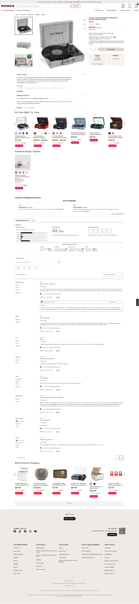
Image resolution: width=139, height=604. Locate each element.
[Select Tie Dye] (57, 133)
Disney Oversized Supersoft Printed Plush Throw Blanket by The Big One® (23, 176)
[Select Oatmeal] (113, 133)
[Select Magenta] (45, 133)
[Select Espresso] (109, 133)
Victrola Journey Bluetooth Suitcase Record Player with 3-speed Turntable (40, 136)
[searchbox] (42, 6)
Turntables (37, 14)
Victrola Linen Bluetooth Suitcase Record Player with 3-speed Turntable (78, 133)
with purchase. (47, 2)
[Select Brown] (91, 484)
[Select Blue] (16, 133)
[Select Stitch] (23, 172)
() (24, 142)
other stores (100, 63)
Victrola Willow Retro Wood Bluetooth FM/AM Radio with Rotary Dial (59, 484)
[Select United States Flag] (53, 133)
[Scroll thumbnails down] (25, 70)
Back (18, 14)
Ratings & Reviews (22, 220)
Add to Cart (19, 145)
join (94, 34)
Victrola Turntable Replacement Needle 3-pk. (115, 484)
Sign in (90, 34)
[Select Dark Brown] (23, 133)
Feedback (137, 302)
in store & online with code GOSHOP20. (87, 2)
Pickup (97, 55)
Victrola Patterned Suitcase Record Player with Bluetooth (59, 136)
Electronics (23, 14)
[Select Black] (27, 133)
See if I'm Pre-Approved (95, 38)
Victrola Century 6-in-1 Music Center (96, 487)
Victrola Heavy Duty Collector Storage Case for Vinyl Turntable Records (22, 484)
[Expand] (84, 28)
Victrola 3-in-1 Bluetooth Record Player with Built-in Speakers (78, 484)
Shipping (115, 55)
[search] (18, 6)
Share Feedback (69, 518)
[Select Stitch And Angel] (16, 172)
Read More (20, 91)
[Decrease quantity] (90, 49)
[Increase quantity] (95, 49)
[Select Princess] (27, 172)
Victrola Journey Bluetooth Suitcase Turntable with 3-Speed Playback (97, 133)
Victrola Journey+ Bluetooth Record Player (22, 136)
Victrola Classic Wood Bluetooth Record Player (115, 136)
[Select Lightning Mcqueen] (20, 172)
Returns (42, 98)
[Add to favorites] (84, 20)
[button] (94, 24)
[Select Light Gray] (20, 133)
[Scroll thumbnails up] (22, 70)
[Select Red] (35, 133)
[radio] (97, 59)
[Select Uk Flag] (60, 133)
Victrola (43, 14)
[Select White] (38, 133)
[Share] (84, 24)
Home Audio (30, 14)
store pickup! (65, 2)
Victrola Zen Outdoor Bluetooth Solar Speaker (41, 484)
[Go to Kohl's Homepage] (7, 6)
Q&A (33, 220)
